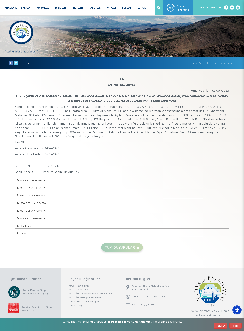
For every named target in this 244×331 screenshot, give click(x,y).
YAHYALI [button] (111, 8)
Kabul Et (220, 326)
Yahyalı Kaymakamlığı (79, 286)
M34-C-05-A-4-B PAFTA (32, 203)
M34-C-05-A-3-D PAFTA (32, 195)
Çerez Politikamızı (115, 322)
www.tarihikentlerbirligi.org (35, 293)
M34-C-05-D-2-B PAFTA (32, 218)
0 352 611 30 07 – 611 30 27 (153, 296)
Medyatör (219, 315)
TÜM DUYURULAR (120, 247)
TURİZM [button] (126, 8)
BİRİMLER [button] (60, 8)
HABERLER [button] (95, 8)
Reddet (235, 326)
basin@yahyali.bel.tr (148, 304)
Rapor (22, 233)
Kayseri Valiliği (76, 305)
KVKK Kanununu (141, 322)
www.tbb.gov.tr (29, 310)
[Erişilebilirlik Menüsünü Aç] (237, 309)
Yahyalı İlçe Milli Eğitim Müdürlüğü (85, 297)
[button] (241, 305)
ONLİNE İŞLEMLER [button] (208, 7)
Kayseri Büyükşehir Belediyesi (84, 301)
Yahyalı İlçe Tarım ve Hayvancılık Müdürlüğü (90, 293)
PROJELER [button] (77, 8)
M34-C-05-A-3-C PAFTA (32, 188)
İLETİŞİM (142, 8)
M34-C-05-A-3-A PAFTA (32, 180)
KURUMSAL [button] (43, 8)
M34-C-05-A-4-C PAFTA (32, 211)
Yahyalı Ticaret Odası (79, 289)
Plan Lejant (25, 226)
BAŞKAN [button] (26, 8)
